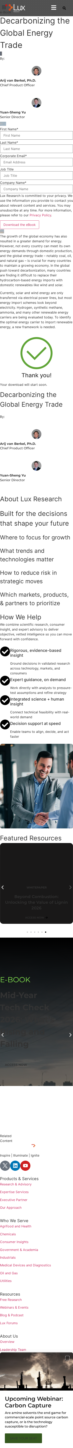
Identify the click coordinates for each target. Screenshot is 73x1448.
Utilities (6, 1281)
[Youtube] (25, 1166)
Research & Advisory (16, 1184)
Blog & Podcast (12, 1315)
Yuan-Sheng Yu (13, 112)
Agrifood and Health (15, 1226)
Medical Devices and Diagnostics (25, 1265)
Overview (7, 1342)
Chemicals (8, 1234)
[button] (2, 887)
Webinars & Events (14, 1307)
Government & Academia (19, 1250)
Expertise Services (14, 1192)
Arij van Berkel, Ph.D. (18, 80)
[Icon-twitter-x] (5, 1166)
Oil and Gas (9, 1273)
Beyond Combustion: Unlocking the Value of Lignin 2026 (36, 902)
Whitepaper (26, 979)
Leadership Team (13, 1350)
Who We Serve (14, 1220)
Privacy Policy (40, 215)
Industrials (8, 1257)
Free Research (11, 1300)
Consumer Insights (14, 1242)
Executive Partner (13, 1200)
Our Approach (10, 1207)
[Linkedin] (15, 1166)
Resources (10, 1294)
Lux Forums (9, 1323)
